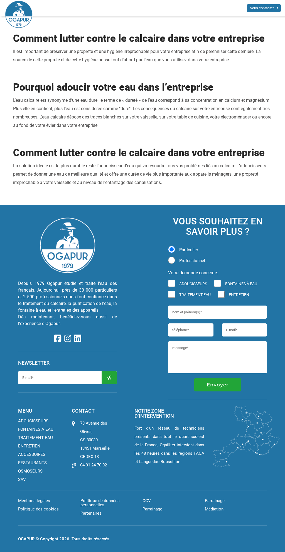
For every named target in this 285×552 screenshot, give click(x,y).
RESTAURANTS (32, 462)
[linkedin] (77, 338)
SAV (22, 479)
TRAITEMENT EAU (195, 294)
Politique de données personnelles (100, 502)
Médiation (214, 509)
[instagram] (67, 338)
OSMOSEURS (30, 471)
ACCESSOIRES (31, 454)
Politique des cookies (38, 509)
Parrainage (152, 509)
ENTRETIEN (239, 294)
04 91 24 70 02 (93, 465)
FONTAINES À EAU (241, 284)
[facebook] (57, 338)
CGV (146, 500)
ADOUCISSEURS (193, 284)
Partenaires (91, 513)
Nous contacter (262, 8)
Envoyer (218, 385)
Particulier (188, 249)
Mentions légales (34, 500)
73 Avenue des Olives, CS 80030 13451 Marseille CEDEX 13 (95, 440)
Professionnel (192, 260)
